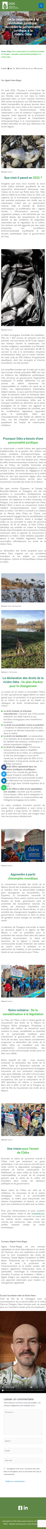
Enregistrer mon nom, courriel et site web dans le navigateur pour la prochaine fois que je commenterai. (22, 1471)
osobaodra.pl (38, 1213)
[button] (4, 767)
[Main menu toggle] (41, 5)
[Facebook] (20, 1507)
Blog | (9, 51)
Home (3, 51)
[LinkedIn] (25, 1507)
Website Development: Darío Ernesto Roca (26, 1524)
